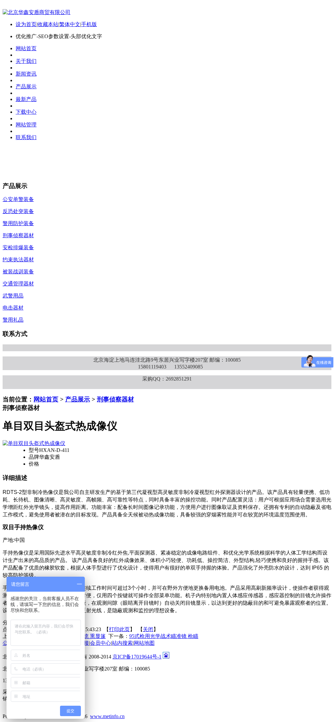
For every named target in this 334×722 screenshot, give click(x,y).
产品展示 (77, 399)
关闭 (148, 629)
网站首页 (46, 399)
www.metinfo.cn (107, 716)
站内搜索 (122, 643)
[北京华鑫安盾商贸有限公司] (36, 12)
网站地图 (144, 643)
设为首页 (26, 24)
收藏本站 (48, 24)
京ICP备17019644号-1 (137, 656)
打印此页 (119, 629)
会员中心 (100, 643)
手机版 (89, 24)
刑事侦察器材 (115, 399)
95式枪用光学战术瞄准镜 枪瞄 (163, 636)
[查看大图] (34, 443)
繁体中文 (69, 24)
